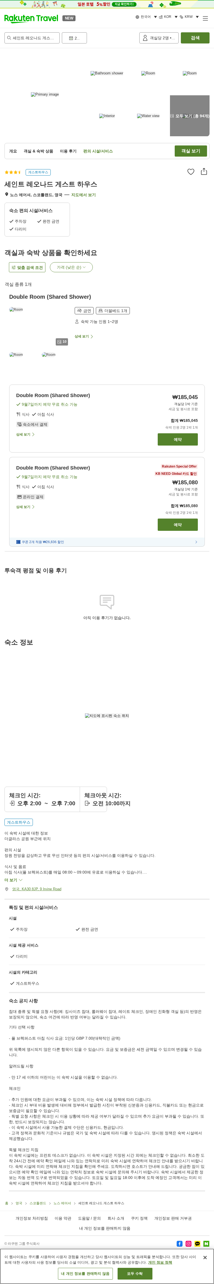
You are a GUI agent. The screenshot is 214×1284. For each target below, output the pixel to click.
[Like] (191, 172)
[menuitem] (147, 17)
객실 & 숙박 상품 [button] (38, 151)
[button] (31, 18)
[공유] (204, 171)
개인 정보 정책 (160, 1262)
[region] (107, 1266)
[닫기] (205, 1257)
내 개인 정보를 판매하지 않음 (104, 1228)
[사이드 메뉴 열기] (205, 18)
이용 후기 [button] (68, 151)
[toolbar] (99, 37)
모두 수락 (135, 1273)
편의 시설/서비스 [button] (98, 151)
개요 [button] (13, 151)
